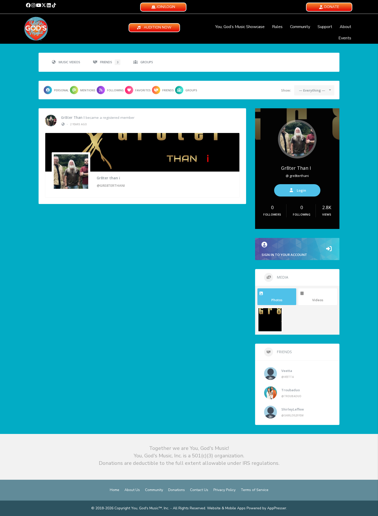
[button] (28, 5)
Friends (109, 62)
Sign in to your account (284, 254)
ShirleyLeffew (292, 409)
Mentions (87, 90)
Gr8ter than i (73, 117)
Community (300, 27)
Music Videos (69, 62)
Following (115, 90)
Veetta (286, 370)
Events (344, 38)
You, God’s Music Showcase (240, 27)
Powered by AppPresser (266, 508)
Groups (146, 62)
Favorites (143, 90)
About (345, 27)
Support (325, 27)
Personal (61, 90)
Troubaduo (290, 390)
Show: (286, 90)
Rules (277, 27)
